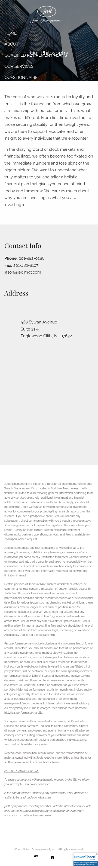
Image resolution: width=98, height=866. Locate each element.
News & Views (20, 99)
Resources (17, 88)
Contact (14, 110)
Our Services (19, 66)
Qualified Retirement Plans (36, 55)
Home (11, 33)
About (12, 44)
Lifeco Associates (24, 133)
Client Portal (20, 122)
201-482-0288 (32, 258)
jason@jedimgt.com (22, 272)
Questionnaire (21, 77)
